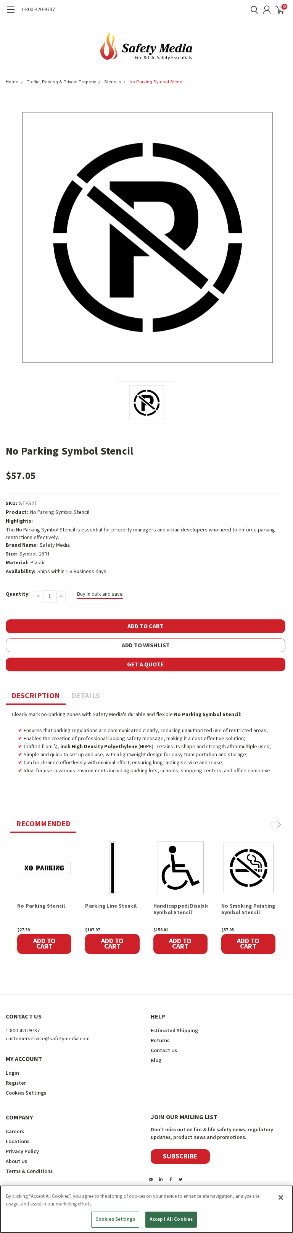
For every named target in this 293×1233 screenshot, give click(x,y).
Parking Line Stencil (111, 906)
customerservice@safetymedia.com (48, 1039)
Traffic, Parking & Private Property (61, 82)
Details (85, 695)
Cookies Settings (115, 1219)
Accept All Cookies (171, 1219)
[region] (146, 1209)
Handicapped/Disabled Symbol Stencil (180, 909)
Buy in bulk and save (100, 594)
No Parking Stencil (41, 906)
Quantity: (18, 594)
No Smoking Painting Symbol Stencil (248, 909)
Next (279, 824)
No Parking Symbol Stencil (157, 82)
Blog (156, 1060)
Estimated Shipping (174, 1031)
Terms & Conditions (29, 1171)
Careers (15, 1132)
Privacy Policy (22, 1151)
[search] (252, 9)
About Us (16, 1161)
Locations (17, 1141)
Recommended (43, 824)
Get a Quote (145, 664)
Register (16, 1083)
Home (12, 82)
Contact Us (164, 1050)
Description (35, 695)
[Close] (280, 1197)
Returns (160, 1041)
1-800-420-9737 (38, 9)
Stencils (112, 82)
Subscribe (180, 1156)
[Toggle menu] (10, 13)
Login (12, 1073)
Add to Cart (44, 943)
